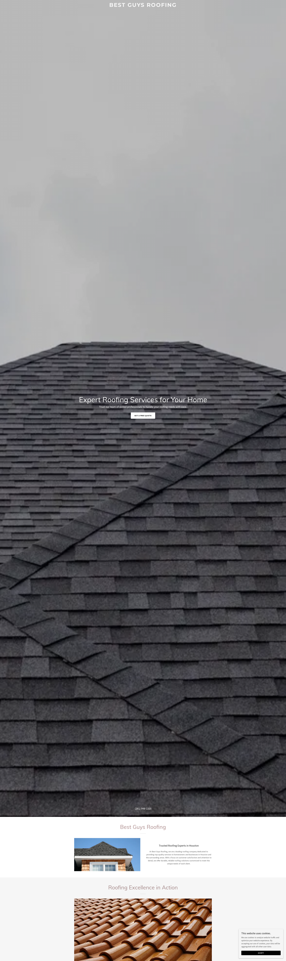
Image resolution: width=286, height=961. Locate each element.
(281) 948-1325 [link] (143, 808)
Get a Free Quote (143, 415)
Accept (261, 953)
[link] (143, 6)
